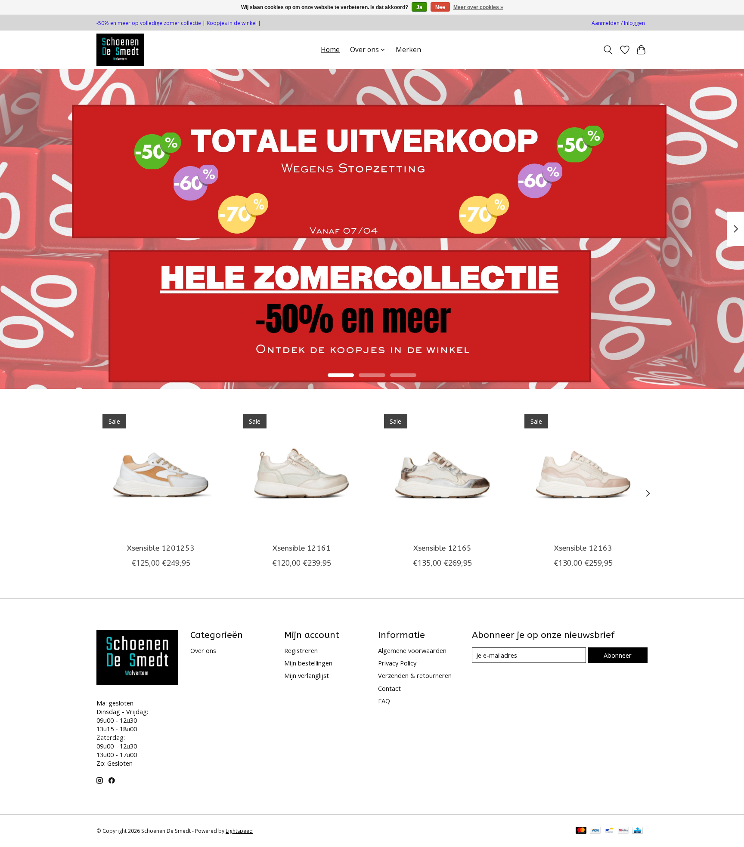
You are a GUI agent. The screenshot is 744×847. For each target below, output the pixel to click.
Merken (408, 49)
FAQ (384, 700)
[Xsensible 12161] (301, 472)
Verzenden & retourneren (415, 675)
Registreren (301, 650)
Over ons (203, 650)
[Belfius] (623, 831)
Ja (419, 7)
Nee (440, 7)
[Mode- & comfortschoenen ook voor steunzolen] (120, 50)
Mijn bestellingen (308, 663)
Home (330, 49)
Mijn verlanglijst (306, 675)
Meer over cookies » (478, 7)
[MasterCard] (581, 831)
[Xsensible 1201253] (160, 472)
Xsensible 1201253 (161, 547)
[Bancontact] (609, 831)
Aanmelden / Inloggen (618, 23)
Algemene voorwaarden (412, 650)
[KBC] (637, 831)
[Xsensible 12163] (583, 472)
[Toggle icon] (608, 50)
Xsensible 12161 (302, 547)
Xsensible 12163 (583, 547)
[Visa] (595, 831)
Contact (389, 688)
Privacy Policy (397, 663)
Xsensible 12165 (442, 547)
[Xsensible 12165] (442, 472)
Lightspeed (239, 831)
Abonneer (618, 655)
